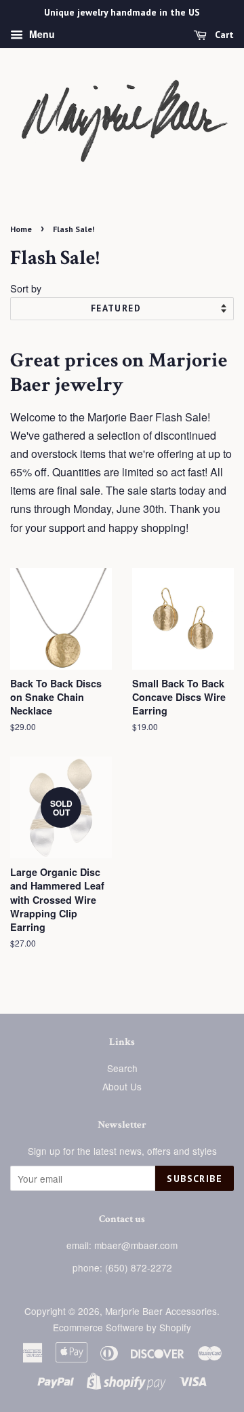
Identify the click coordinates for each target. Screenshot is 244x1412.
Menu (40, 34)
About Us (122, 1086)
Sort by (25, 288)
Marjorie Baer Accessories (161, 1311)
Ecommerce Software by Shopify (122, 1327)
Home (21, 229)
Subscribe (194, 1178)
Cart (223, 34)
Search (122, 1068)
